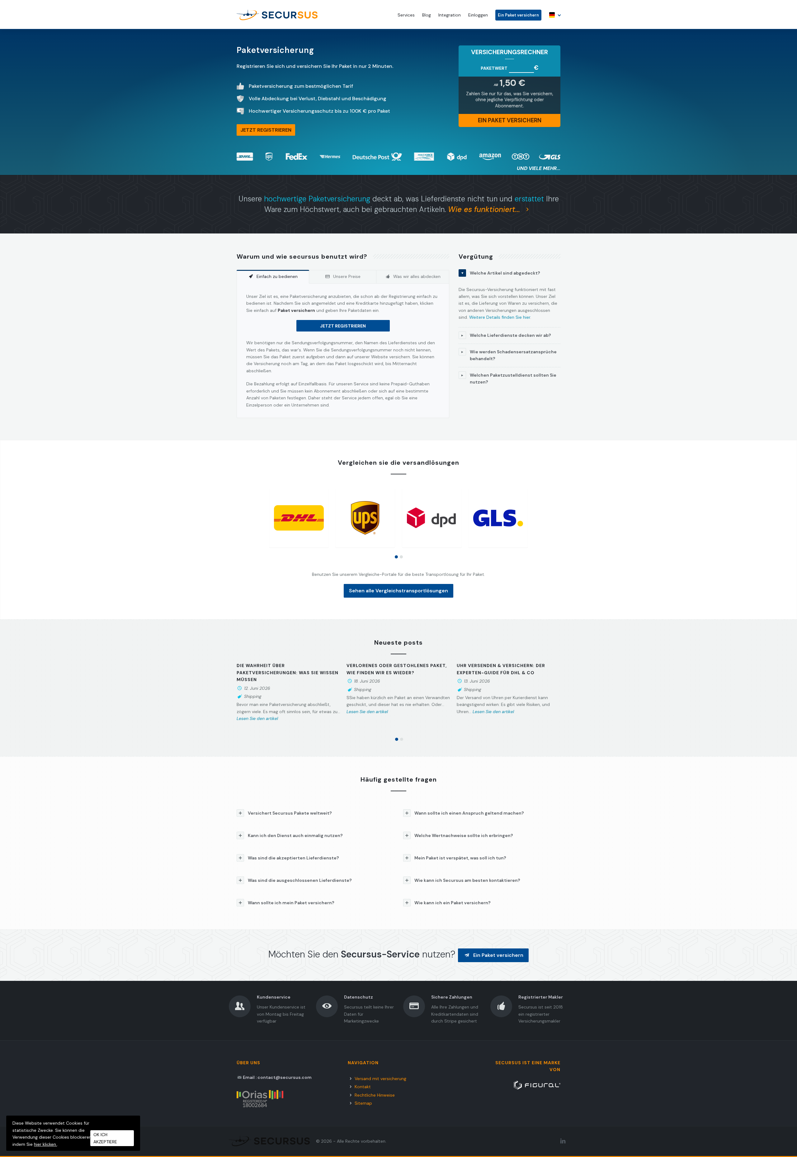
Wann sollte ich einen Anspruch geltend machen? (469, 813)
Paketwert (494, 68)
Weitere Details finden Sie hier (499, 317)
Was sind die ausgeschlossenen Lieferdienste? (300, 880)
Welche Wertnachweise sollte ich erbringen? (463, 835)
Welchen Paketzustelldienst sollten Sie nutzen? (513, 378)
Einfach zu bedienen (277, 276)
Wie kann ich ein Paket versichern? (452, 902)
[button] (396, 556)
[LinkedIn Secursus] (563, 1141)
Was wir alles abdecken (417, 276)
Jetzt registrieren (343, 326)
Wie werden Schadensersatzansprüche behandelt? (513, 355)
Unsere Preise (347, 276)
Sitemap (363, 1103)
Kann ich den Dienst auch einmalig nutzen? (295, 835)
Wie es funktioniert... (485, 209)
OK (105, 1138)
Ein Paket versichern (518, 15)
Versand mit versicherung (380, 1078)
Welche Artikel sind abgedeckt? (505, 273)
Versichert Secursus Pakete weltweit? (290, 813)
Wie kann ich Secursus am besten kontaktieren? (467, 880)
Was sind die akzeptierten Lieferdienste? (293, 858)
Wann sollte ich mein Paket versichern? (291, 902)
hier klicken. (45, 1144)
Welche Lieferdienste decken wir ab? (510, 335)
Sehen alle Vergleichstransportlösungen (398, 590)
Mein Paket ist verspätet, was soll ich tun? (460, 858)
